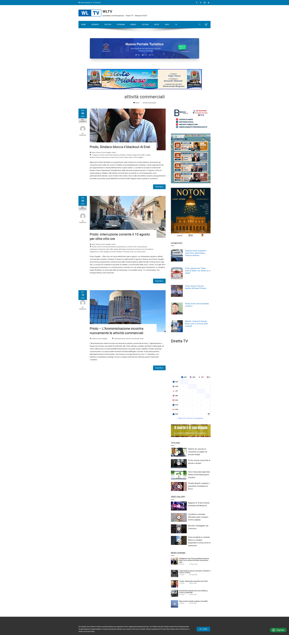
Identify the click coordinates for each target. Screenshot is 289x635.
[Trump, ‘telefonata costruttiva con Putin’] (174, 584)
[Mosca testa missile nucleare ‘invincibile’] (174, 604)
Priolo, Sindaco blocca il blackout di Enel (120, 147)
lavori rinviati (119, 157)
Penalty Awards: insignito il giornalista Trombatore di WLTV (199, 486)
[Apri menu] (206, 24)
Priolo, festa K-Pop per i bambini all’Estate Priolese (195, 287)
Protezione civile (127, 252)
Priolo (142, 338)
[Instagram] (205, 2)
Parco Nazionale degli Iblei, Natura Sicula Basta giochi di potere (199, 475)
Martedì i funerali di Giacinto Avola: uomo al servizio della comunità (196, 323)
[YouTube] (209, 2)
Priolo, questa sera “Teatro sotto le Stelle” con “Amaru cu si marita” (197, 270)
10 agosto (95, 155)
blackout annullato (119, 155)
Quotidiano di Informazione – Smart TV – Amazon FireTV (125, 16)
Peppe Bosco (94, 252)
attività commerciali (106, 155)
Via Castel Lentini (139, 252)
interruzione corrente (107, 157)
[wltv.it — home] (89, 13)
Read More (159, 187)
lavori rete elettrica (147, 249)
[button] (278, 630)
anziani (94, 247)
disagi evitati (136, 155)
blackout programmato (118, 247)
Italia (93, 152)
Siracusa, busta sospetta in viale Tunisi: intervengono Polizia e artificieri (195, 253)
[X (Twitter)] (201, 2)
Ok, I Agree (203, 629)
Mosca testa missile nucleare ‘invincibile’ (193, 601)
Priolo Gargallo (106, 152)
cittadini (129, 155)
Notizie (98, 244)
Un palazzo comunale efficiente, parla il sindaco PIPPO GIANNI (198, 517)
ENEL (143, 155)
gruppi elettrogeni (120, 249)
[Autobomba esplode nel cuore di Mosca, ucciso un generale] (174, 593)
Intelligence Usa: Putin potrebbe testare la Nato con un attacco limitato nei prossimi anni (194, 560)
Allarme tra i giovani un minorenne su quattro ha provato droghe (197, 452)
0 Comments (82, 120)
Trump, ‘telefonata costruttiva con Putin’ (193, 581)
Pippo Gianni (128, 157)
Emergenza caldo (103, 249)
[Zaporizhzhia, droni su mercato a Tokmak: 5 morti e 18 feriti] (174, 573)
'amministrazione (119, 338)
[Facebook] (197, 2)
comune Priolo (131, 247)
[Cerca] (199, 24)
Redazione (82, 135)
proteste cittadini (115, 252)
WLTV (107, 11)
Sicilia (114, 152)
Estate (98, 157)
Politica (98, 152)
